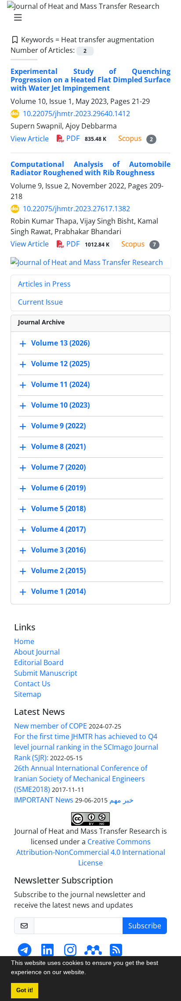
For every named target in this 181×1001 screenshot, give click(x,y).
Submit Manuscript (45, 673)
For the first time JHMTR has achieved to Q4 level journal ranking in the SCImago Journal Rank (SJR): (86, 747)
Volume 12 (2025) (60, 363)
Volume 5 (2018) (58, 508)
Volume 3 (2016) (58, 550)
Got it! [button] (24, 990)
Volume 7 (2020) (58, 467)
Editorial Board (39, 662)
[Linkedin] (47, 952)
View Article (30, 139)
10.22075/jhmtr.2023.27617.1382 (76, 208)
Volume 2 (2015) (58, 570)
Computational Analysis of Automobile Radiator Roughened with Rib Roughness (90, 168)
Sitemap (27, 694)
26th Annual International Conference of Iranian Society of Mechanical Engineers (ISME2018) (80, 778)
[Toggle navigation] (88, 17)
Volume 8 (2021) (58, 446)
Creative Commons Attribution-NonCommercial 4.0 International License (90, 852)
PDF (85, 138)
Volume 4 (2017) (58, 529)
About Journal (37, 652)
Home (24, 641)
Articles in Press (44, 284)
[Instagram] (70, 952)
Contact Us (32, 683)
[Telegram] (24, 952)
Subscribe (144, 926)
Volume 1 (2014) (58, 591)
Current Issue (40, 302)
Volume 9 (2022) (58, 426)
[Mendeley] (93, 952)
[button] (89, 973)
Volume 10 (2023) (60, 405)
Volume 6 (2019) (58, 488)
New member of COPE (50, 726)
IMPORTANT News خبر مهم (74, 800)
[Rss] (116, 952)
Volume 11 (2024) (60, 384)
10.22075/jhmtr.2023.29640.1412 (76, 113)
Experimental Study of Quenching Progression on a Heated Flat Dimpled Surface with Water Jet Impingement (90, 79)
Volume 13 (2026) (60, 343)
